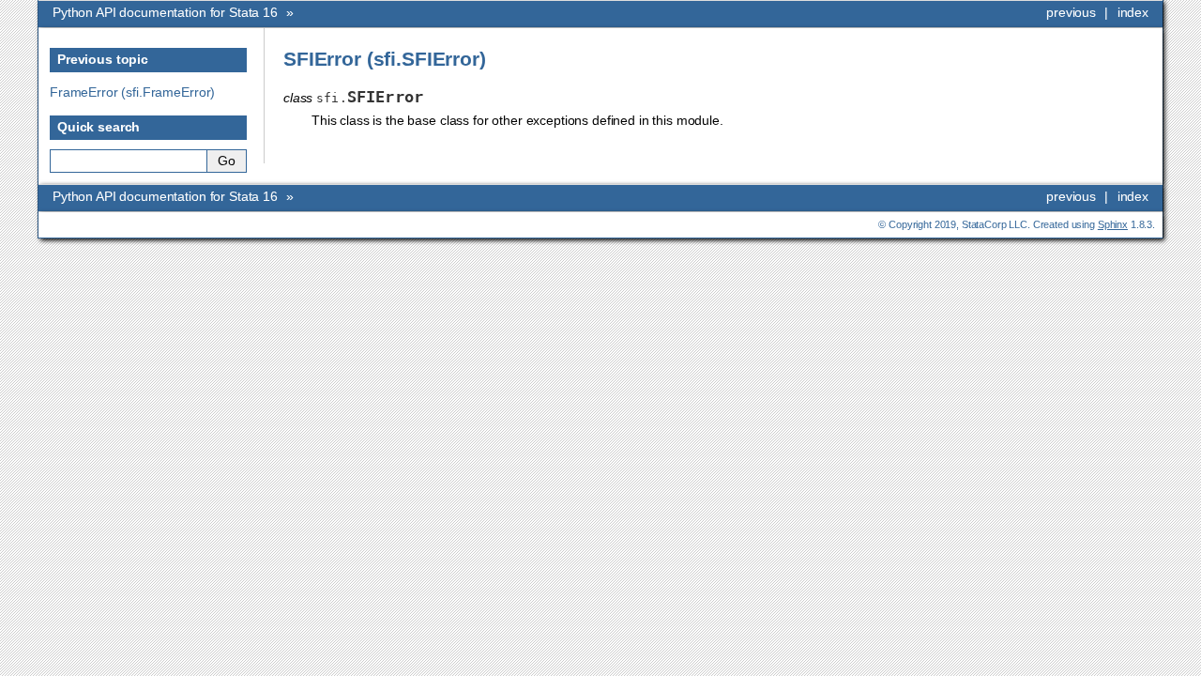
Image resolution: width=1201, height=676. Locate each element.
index (1132, 12)
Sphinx (1113, 224)
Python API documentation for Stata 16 (167, 12)
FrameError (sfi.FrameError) (132, 92)
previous (1071, 12)
